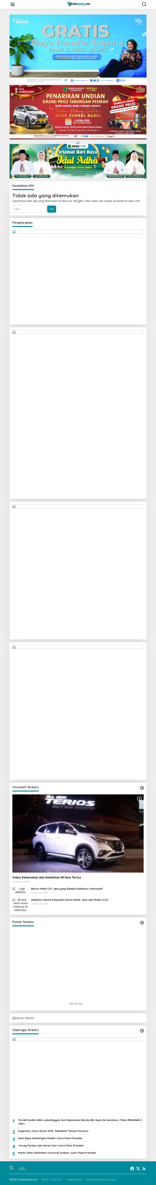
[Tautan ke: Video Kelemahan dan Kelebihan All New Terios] (78, 833)
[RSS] (144, 1168)
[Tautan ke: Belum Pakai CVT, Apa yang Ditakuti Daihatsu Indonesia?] (20, 890)
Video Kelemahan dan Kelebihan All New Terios (46, 877)
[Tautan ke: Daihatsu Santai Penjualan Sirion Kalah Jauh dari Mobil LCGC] (20, 904)
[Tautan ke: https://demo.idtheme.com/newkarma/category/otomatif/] (142, 788)
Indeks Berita (73, 1179)
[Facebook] (132, 1168)
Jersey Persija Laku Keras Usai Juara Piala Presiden (51, 1145)
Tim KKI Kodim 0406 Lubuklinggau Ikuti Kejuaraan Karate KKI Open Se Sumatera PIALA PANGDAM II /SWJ (80, 1121)
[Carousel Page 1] (71, 1004)
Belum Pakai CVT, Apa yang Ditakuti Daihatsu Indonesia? (67, 888)
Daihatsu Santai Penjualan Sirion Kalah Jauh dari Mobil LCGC (69, 899)
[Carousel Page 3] (80, 1004)
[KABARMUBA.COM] (79, 4)
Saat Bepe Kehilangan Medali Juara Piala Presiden (50, 1138)
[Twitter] (138, 1168)
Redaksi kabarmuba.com (101, 1179)
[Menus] (13, 4)
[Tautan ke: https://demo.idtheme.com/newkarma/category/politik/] (142, 922)
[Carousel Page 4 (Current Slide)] (85, 1004)
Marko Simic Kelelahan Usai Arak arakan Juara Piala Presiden (57, 1152)
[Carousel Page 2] (76, 1004)
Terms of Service (51, 1179)
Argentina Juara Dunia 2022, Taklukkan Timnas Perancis (53, 1130)
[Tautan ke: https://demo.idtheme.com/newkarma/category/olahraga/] (142, 1030)
